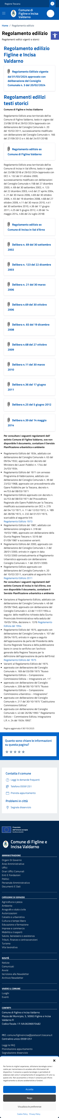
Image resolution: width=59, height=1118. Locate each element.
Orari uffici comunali (13, 871)
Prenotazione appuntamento (17, 1049)
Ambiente (7, 906)
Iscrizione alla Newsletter (15, 974)
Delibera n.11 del (26, 367)
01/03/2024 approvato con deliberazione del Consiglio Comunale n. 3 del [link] (27, 80)
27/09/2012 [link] (14, 138)
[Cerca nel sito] (50, 13)
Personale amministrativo (16, 883)
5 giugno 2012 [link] (27, 210)
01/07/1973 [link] (40, 514)
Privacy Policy (34, 1113)
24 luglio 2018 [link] (36, 214)
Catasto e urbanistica (13, 917)
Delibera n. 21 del (27, 287)
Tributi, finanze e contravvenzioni (20, 940)
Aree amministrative (13, 864)
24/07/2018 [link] (40, 138)
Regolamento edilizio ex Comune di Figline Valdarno (25, 151)
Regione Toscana (12, 3)
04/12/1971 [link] (14, 510)
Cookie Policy (22, 1113)
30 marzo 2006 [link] (22, 195)
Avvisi (5, 970)
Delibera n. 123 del (29, 267)
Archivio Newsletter (12, 978)
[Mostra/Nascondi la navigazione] (4, 13)
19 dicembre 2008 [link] (30, 199)
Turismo (6, 943)
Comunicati (8, 966)
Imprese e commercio (13, 928)
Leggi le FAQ (8, 1045)
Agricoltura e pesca (12, 902)
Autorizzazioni (9, 913)
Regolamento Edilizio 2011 (18, 578)
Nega (29, 1098)
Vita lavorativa (9, 947)
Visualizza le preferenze (29, 1106)
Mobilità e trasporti (12, 932)
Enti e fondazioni (11, 875)
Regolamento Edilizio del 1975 (20, 660)
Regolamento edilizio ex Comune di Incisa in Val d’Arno (26, 227)
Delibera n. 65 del (28, 327)
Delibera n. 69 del (29, 247)
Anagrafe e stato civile (14, 909)
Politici (5, 879)
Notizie (5, 963)
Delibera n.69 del (27, 307)
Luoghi (5, 993)
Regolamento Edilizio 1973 (18, 521)
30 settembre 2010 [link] (18, 206)
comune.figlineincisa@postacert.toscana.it (29, 1035)
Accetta (29, 1089)
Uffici (4, 867)
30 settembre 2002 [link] (30, 187)
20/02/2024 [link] (37, 85)
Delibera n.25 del (31, 404)
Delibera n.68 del (27, 347)
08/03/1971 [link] (22, 499)
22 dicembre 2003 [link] (17, 191)
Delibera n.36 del (27, 387)
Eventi (5, 997)
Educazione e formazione (15, 924)
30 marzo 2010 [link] (36, 202)
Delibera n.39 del (27, 423)
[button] (55, 35)
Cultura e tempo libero (14, 921)
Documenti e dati (11, 886)
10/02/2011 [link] (14, 131)
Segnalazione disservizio (15, 1053)
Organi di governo (12, 860)
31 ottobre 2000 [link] (29, 176)
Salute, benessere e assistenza (18, 936)
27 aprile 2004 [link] (45, 191)
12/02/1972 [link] (39, 510)
